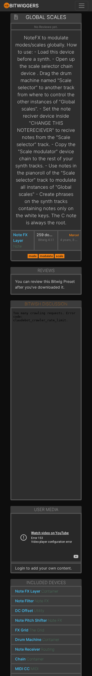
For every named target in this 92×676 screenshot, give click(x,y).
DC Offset (24, 610)
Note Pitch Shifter (31, 620)
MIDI (34, 668)
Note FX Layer (27, 591)
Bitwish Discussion (46, 303)
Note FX (42, 600)
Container (49, 591)
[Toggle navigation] (81, 5)
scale (59, 256)
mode (33, 256)
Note (17, 246)
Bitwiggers (24, 6)
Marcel (74, 235)
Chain (20, 659)
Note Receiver (27, 649)
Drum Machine (28, 639)
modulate (46, 256)
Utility (39, 610)
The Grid (36, 630)
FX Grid (21, 630)
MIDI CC (22, 668)
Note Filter (24, 600)
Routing (47, 649)
